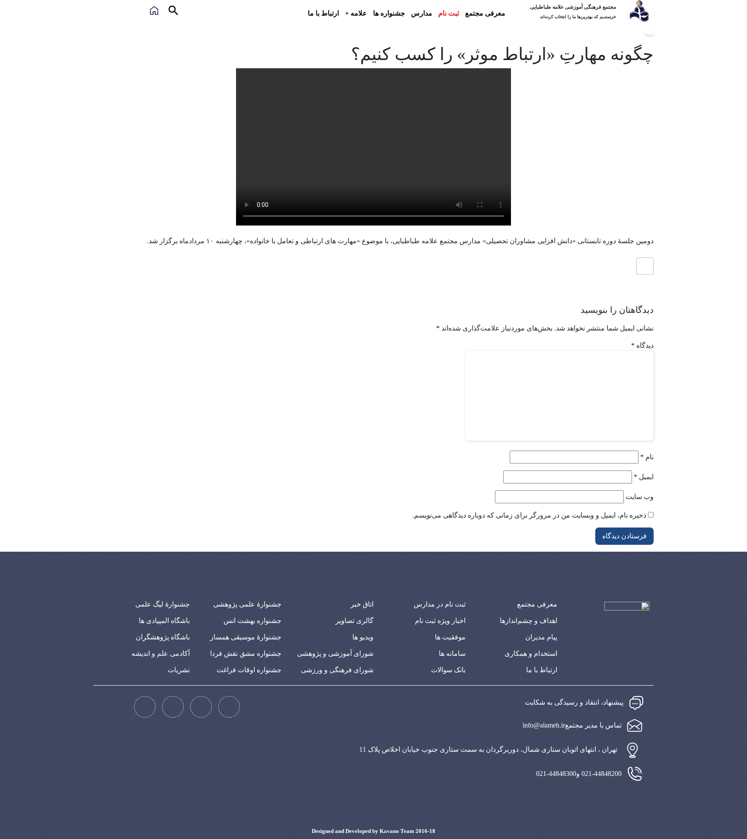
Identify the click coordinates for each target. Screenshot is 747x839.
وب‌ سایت (640, 496)
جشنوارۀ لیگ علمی (162, 604)
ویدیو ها (363, 637)
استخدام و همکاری (530, 653)
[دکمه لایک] (644, 266)
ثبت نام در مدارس (440, 604)
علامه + (356, 13)
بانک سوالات (448, 670)
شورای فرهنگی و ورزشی (337, 670)
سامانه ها (452, 653)
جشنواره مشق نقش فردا (245, 653)
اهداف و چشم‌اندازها (528, 620)
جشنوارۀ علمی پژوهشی (247, 604)
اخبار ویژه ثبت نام (440, 620)
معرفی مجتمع (485, 13)
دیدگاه (642, 345)
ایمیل (644, 476)
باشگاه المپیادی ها (164, 620)
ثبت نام (448, 13)
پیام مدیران (541, 637)
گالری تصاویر (354, 620)
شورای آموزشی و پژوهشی (335, 653)
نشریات (179, 670)
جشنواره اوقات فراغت (249, 670)
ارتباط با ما (323, 13)
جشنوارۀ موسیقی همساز (245, 637)
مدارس (421, 13)
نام (647, 457)
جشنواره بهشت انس (252, 620)
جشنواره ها (389, 13)
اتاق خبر (362, 604)
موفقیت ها (450, 637)
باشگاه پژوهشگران (163, 637)
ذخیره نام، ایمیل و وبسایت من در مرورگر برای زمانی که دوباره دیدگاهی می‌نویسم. (529, 515)
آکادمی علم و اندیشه (160, 653)
